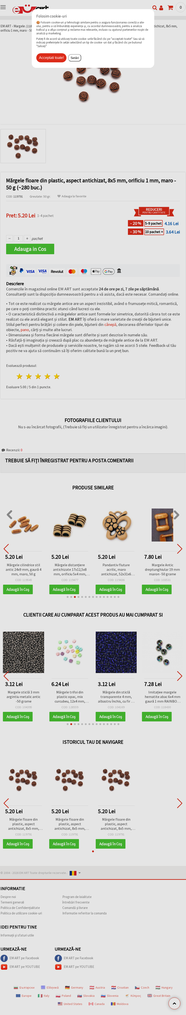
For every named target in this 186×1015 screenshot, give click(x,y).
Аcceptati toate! (51, 58)
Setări (75, 58)
